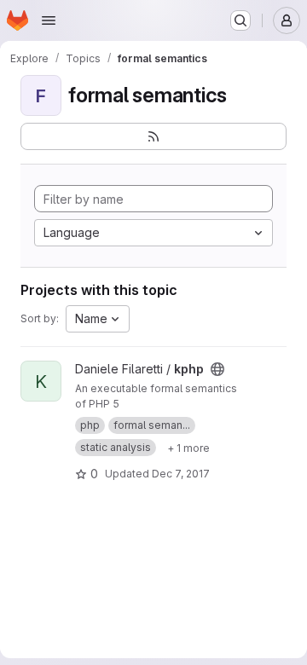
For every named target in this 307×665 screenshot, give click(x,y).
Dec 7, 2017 (181, 473)
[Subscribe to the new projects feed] (153, 136)
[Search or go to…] (240, 20)
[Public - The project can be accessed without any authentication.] (217, 369)
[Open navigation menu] (48, 20)
